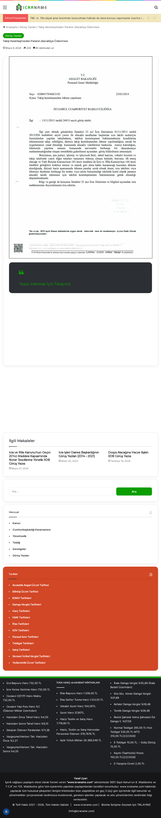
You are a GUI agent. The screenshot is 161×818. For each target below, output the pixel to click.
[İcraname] (30, 7)
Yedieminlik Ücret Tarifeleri (28, 662)
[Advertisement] (80, 326)
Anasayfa (11, 27)
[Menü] (5, 8)
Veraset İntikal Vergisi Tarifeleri (31, 656)
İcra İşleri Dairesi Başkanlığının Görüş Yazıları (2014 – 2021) (79, 454)
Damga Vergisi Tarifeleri (26, 604)
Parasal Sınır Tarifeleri (25, 636)
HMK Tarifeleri (21, 617)
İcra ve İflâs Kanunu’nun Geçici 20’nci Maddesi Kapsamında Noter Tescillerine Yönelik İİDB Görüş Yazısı (29, 458)
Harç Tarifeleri (21, 610)
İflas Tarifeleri (20, 623)
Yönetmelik (19, 536)
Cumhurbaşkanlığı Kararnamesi (31, 529)
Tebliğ (16, 542)
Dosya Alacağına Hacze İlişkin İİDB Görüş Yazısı (128, 454)
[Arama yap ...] (156, 8)
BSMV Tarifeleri (21, 598)
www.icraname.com (86, 804)
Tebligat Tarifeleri (23, 643)
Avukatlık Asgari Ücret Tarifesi (30, 585)
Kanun (16, 523)
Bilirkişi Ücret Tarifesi (25, 591)
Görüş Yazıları (27, 27)
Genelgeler (19, 549)
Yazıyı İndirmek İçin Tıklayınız (45, 284)
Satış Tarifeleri (21, 649)
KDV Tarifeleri (20, 630)
